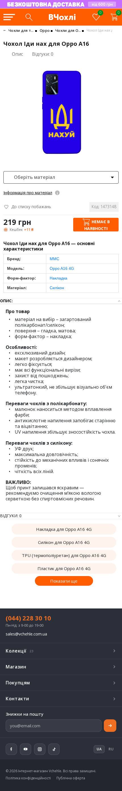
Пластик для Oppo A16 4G (64, 568)
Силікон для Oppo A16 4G (64, 542)
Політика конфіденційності (28, 778)
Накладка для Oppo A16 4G (64, 529)
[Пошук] (29, 17)
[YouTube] (25, 749)
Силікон (57, 287)
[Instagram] (39, 749)
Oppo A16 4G (62, 268)
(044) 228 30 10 (28, 618)
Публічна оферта (70, 778)
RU (111, 749)
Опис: (6, 301)
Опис (17, 54)
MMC (54, 258)
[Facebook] (11, 749)
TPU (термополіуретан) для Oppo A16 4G (64, 555)
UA (71, 8)
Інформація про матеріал (27, 192)
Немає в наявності (97, 225)
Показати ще (63, 581)
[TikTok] (54, 749)
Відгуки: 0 (42, 54)
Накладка (58, 278)
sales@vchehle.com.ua (26, 634)
